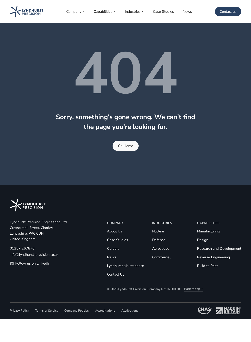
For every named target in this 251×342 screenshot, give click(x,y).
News (111, 257)
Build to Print (207, 265)
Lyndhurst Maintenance (125, 265)
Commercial (161, 257)
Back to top (192, 289)
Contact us (228, 11)
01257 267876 (22, 248)
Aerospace (160, 248)
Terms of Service (46, 310)
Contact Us (115, 274)
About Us (114, 231)
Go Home (125, 145)
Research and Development (219, 248)
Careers (113, 248)
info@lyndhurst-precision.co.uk (34, 254)
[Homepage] (26, 11)
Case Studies (117, 240)
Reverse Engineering (213, 257)
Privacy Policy (19, 310)
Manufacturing (208, 231)
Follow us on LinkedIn (32, 263)
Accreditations (105, 310)
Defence (158, 240)
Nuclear (158, 231)
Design (202, 240)
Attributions (129, 310)
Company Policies (76, 310)
